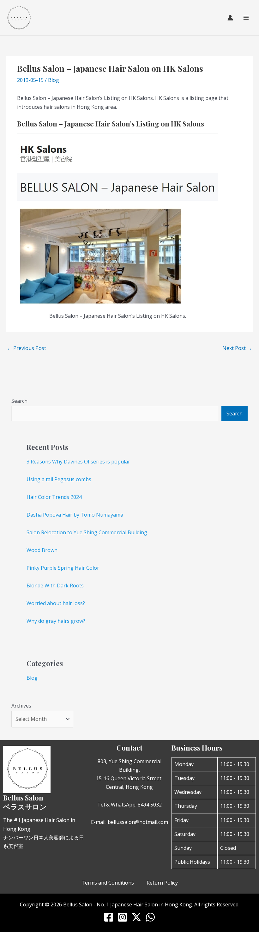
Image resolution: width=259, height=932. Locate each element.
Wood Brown (42, 550)
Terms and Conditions (107, 882)
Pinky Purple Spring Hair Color (63, 567)
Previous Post (26, 348)
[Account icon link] (230, 18)
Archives (21, 705)
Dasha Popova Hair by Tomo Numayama (75, 514)
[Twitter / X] (136, 917)
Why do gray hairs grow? (56, 620)
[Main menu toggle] (246, 17)
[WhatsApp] (150, 917)
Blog (53, 80)
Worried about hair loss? (56, 603)
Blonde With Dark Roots (55, 585)
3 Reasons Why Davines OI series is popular (78, 461)
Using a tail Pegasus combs (59, 479)
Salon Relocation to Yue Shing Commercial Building (87, 532)
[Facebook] (109, 917)
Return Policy (162, 882)
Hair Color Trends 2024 (54, 497)
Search (19, 400)
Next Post (237, 348)
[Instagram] (122, 917)
